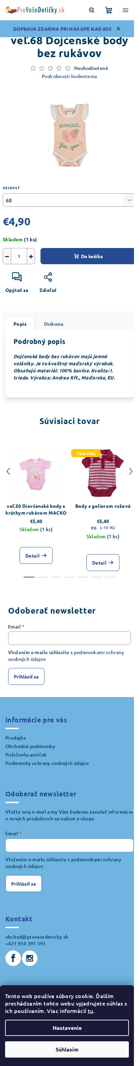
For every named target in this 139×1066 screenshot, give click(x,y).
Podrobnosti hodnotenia (69, 76)
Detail (32, 555)
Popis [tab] (20, 324)
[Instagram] (29, 958)
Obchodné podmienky (30, 746)
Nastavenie (67, 1027)
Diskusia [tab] (53, 324)
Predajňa (15, 738)
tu (90, 1010)
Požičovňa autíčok (26, 754)
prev (8, 471)
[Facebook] (13, 958)
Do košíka (92, 256)
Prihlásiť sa (26, 676)
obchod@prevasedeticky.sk (36, 937)
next (131, 471)
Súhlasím (67, 1049)
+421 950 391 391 (25, 943)
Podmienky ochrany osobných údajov (47, 763)
